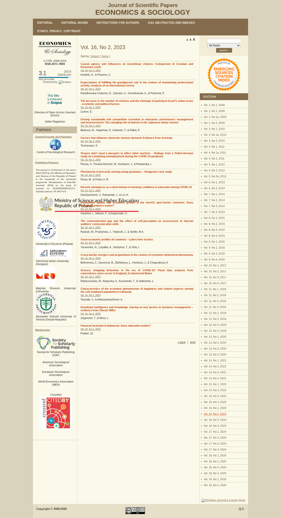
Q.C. (242, 509)
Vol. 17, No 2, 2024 (215, 437)
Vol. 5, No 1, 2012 (214, 164)
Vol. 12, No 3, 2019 (215, 324)
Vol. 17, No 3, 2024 (215, 443)
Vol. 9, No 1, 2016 (214, 241)
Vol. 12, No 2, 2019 (215, 318)
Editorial (45, 22)
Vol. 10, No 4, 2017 (215, 283)
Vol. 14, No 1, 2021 (215, 360)
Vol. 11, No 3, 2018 (215, 301)
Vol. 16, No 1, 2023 (215, 408)
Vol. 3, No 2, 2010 (214, 140)
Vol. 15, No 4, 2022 (215, 402)
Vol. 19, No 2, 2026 (215, 485)
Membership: (42, 330)
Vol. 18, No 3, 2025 (215, 467)
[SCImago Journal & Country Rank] (223, 500)
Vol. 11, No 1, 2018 (215, 289)
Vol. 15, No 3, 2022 (215, 396)
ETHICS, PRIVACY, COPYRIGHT (59, 31)
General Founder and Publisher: (53, 136)
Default (94, 56)
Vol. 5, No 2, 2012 (214, 170)
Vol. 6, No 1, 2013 (214, 182)
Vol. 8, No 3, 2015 (214, 229)
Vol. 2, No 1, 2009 (214, 111)
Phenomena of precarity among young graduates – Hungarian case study (126, 171)
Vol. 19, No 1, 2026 (215, 479)
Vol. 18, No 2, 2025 (215, 461)
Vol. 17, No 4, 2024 (215, 449)
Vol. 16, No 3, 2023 (215, 419)
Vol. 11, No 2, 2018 (215, 295)
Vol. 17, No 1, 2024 (215, 431)
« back (182, 342)
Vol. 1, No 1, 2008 (214, 105)
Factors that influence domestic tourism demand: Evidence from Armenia (126, 137)
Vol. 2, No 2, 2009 (214, 122)
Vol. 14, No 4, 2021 (215, 378)
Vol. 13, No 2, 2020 (215, 342)
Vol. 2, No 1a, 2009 (215, 117)
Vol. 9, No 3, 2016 (214, 253)
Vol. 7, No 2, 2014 (214, 200)
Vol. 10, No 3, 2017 (215, 277)
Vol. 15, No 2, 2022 (215, 390)
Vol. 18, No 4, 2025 (215, 473)
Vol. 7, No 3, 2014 (214, 206)
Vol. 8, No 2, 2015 (214, 223)
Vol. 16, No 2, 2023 (215, 413)
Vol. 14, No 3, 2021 (215, 372)
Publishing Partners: (47, 162)
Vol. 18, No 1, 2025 (215, 455)
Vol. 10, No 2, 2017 (215, 271)
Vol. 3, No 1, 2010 (214, 128)
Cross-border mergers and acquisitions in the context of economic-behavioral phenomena (137, 254)
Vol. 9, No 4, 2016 (214, 259)
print (192, 342)
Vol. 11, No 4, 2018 (215, 307)
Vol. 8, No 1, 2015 (214, 218)
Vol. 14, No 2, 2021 (215, 366)
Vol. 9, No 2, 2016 (214, 247)
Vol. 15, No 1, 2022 (215, 384)
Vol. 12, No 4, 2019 (215, 330)
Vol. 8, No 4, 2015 (214, 235)
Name (105, 56)
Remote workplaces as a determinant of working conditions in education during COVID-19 (136, 187)
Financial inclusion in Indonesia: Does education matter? (116, 325)
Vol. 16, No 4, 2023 (215, 425)
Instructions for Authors (118, 22)
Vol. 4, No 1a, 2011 (215, 152)
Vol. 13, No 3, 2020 (215, 348)
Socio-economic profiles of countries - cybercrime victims (117, 239)
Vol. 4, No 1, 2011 (214, 146)
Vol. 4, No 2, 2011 (214, 158)
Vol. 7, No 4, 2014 (214, 212)
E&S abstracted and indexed (171, 22)
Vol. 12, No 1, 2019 (215, 313)
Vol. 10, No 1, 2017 (215, 265)
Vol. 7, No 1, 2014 (214, 194)
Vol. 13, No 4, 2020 (215, 354)
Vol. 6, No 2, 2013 (214, 188)
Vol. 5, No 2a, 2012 (215, 176)
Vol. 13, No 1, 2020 (215, 336)
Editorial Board (74, 22)
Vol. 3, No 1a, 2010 (215, 134)
